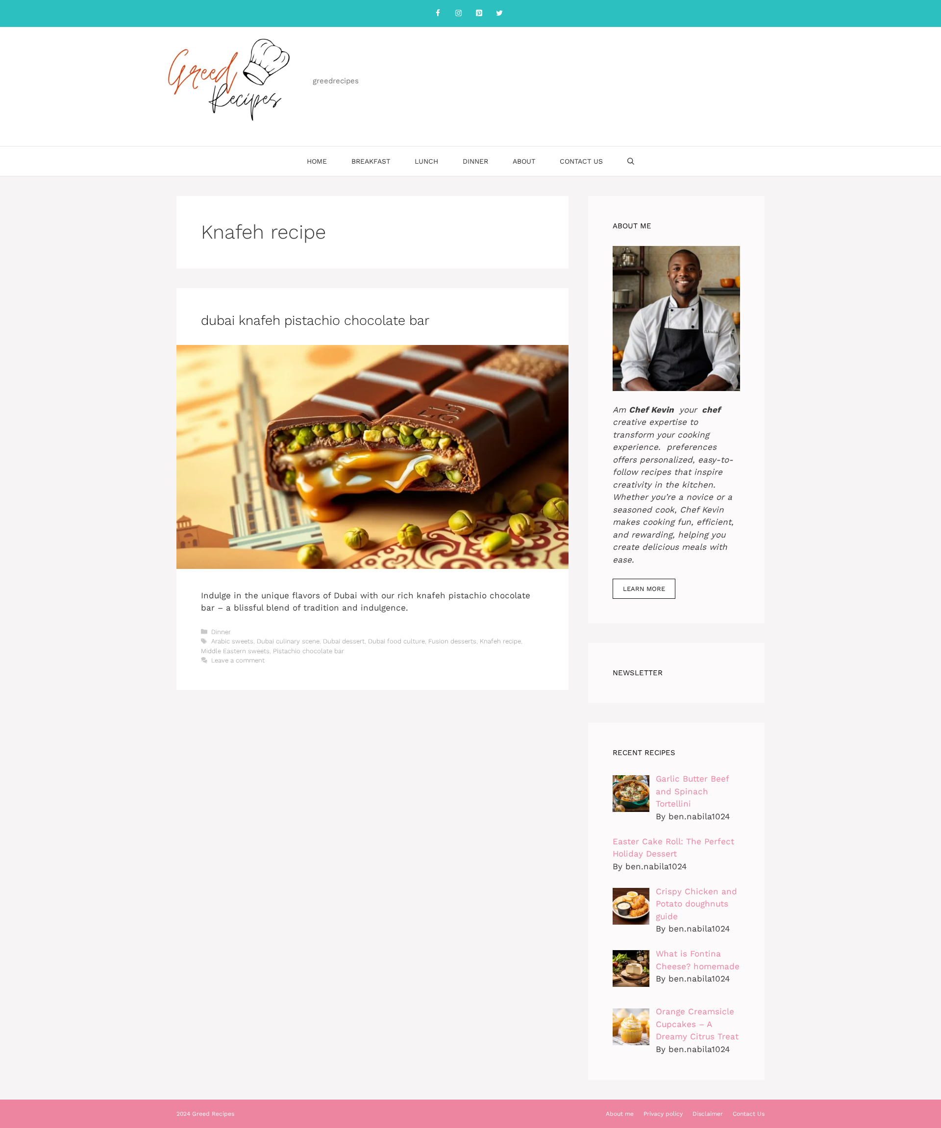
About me (620, 1113)
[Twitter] (499, 13)
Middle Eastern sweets (235, 651)
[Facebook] (437, 13)
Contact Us (581, 161)
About (524, 161)
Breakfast (370, 161)
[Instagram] (458, 13)
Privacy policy (663, 1113)
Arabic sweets (232, 641)
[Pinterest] (478, 13)
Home (317, 161)
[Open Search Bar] (630, 161)
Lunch (426, 161)
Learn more (644, 588)
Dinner (475, 161)
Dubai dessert (344, 641)
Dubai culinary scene (288, 641)
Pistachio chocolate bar (308, 651)
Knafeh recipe (500, 641)
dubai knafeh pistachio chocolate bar (315, 320)
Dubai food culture (396, 641)
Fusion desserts (452, 641)
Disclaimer (708, 1113)
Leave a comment (238, 660)
